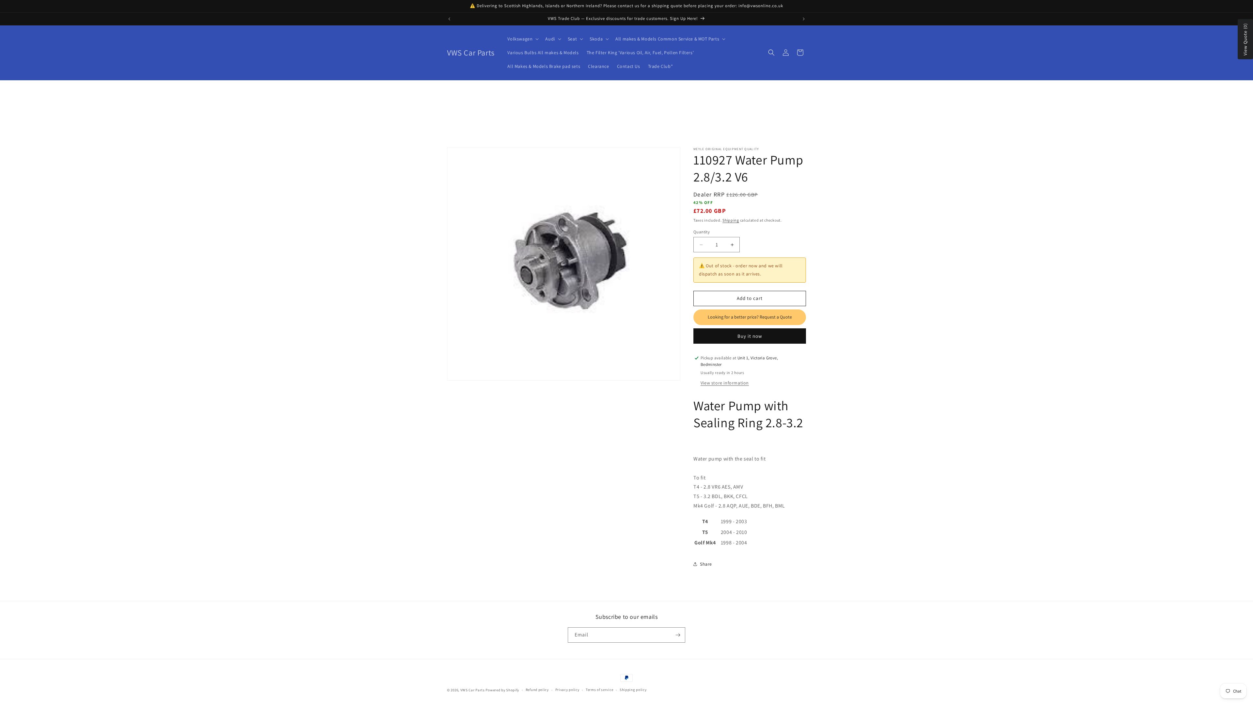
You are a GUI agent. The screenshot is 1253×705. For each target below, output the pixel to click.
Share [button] (706, 564)
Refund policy (537, 689)
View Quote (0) (1245, 39)
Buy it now (749, 336)
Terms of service (599, 689)
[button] (522, 39)
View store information (725, 383)
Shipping (730, 220)
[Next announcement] (804, 19)
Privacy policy (567, 689)
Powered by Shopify (502, 690)
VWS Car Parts (472, 690)
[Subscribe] (678, 635)
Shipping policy (633, 689)
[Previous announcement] (449, 19)
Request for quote (749, 317)
